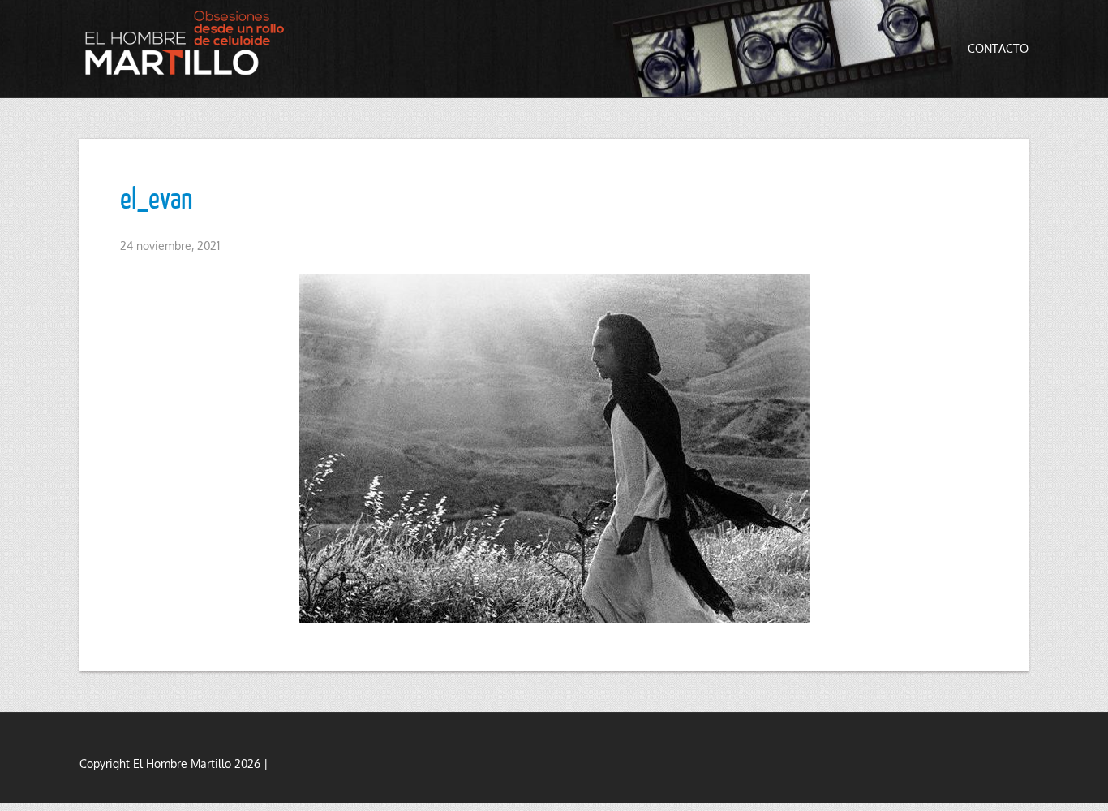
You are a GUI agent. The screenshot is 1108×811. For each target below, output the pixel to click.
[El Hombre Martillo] (189, 42)
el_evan (156, 197)
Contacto (998, 48)
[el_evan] (554, 448)
